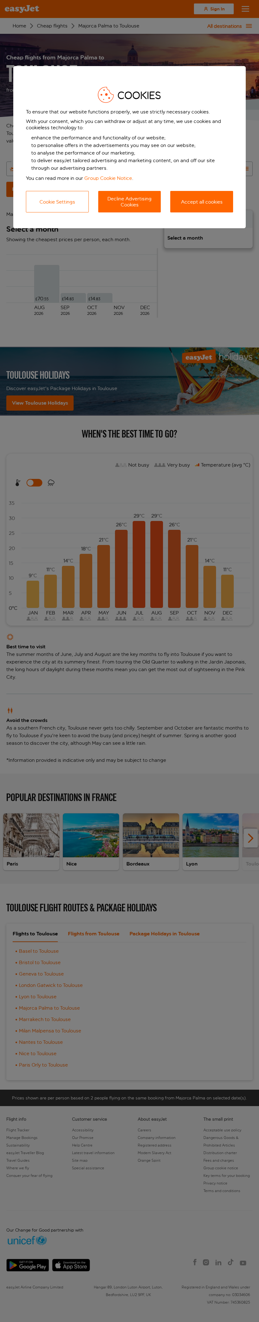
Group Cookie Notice (108, 178)
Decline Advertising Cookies (129, 202)
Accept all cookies (202, 202)
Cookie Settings (57, 202)
